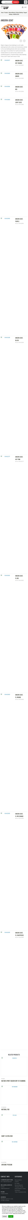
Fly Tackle (17, 1183)
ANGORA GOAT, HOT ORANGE (19, 62)
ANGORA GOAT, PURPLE (19, 220)
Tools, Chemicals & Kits (20, 1192)
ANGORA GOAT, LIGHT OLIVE (19, 101)
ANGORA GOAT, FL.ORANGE (19, 696)
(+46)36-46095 (4, 1193)
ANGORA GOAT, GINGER (19, 75)
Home (2, 12)
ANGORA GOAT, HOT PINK (19, 458)
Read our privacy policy (19, 1213)
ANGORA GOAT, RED (19, 88)
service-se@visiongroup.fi (5, 1187)
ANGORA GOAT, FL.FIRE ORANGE (19, 815)
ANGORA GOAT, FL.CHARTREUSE (19, 934)
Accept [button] (10, 1216)
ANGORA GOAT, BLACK (19, 339)
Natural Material (12, 12)
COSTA (17, 1181)
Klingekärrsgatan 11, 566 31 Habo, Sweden (7, 1199)
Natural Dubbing (19, 12)
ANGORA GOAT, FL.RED (19, 577)
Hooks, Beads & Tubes (20, 1188)
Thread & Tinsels (19, 1186)
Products (6, 12)
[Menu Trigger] (25, 2)
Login (25, 7)
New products (18, 1180)
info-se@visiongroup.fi (6, 1181)
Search (16, 2)
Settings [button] (5, 1216)
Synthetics (17, 1190)
